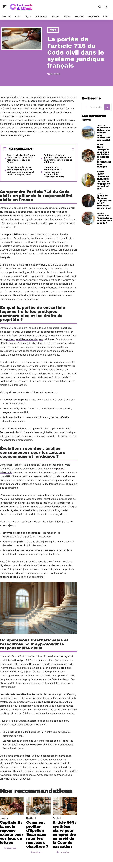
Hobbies (4, 818)
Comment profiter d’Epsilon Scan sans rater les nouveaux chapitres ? (37, 834)
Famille (56, 818)
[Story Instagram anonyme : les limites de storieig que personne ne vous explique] (88, 155)
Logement (101, 125)
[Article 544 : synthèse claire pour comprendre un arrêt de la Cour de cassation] (65, 806)
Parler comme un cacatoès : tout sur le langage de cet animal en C (103, 181)
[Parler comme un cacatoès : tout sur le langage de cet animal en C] (88, 180)
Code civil (36, 100)
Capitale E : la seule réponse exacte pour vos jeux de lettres (11, 832)
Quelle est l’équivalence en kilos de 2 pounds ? (105, 219)
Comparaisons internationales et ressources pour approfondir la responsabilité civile (54, 172)
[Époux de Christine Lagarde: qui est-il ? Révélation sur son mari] (88, 200)
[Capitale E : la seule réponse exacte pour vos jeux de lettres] (12, 806)
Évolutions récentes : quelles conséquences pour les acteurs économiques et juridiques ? (58, 158)
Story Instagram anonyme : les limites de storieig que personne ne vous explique (104, 157)
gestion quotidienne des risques (24, 339)
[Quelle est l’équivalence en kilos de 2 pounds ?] (88, 218)
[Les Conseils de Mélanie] (21, 6)
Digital (100, 145)
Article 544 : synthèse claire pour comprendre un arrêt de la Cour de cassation (64, 834)
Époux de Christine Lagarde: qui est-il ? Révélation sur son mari (104, 202)
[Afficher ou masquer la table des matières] (54, 149)
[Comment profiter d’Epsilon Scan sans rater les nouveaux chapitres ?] (38, 806)
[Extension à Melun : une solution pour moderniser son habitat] (88, 132)
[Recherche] (100, 6)
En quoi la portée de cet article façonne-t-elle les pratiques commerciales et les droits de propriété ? (20, 171)
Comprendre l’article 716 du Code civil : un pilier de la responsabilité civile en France (21, 158)
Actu (53, 30)
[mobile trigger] (5, 6)
